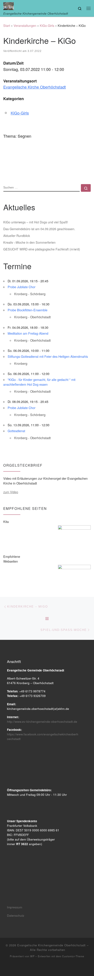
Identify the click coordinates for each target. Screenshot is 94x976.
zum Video (10, 492)
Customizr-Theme (73, 956)
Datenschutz (15, 915)
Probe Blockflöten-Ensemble (27, 310)
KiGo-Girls (47, 25)
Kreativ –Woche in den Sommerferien (29, 242)
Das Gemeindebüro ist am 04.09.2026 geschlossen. (39, 229)
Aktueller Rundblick (16, 235)
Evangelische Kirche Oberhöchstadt (34, 87)
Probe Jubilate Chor (21, 287)
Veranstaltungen (25, 25)
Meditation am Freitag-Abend (28, 333)
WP (32, 956)
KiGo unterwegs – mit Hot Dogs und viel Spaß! (35, 222)
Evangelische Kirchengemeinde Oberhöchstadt (51, 945)
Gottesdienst (16, 431)
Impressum (14, 907)
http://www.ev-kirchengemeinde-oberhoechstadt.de (42, 721)
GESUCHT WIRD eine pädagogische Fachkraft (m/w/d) (41, 249)
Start (6, 25)
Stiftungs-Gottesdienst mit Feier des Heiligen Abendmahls (48, 356)
